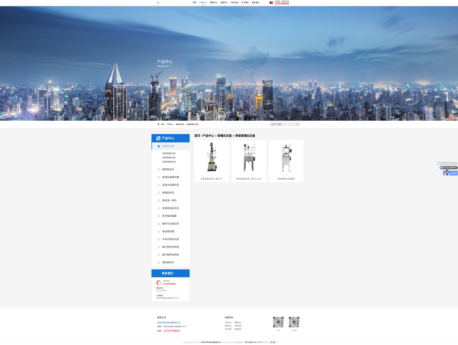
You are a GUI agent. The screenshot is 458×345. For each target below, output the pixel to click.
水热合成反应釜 (170, 239)
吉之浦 (272, 342)
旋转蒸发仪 (168, 169)
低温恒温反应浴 (170, 208)
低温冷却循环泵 (170, 185)
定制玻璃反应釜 (169, 162)
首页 (162, 124)
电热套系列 (168, 262)
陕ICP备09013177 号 (253, 342)
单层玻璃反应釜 (192, 124)
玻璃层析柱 (168, 192)
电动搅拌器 (168, 231)
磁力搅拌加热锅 (170, 247)
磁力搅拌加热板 (170, 254)
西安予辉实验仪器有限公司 (211, 342)
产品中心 (170, 124)
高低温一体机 (169, 200)
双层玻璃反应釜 (169, 153)
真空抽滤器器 (169, 216)
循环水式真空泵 (170, 223)
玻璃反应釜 (180, 124)
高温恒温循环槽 (170, 177)
